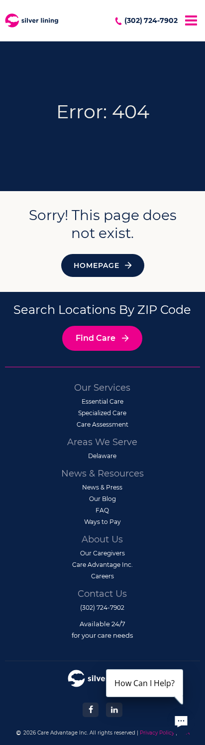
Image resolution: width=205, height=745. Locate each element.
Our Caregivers (102, 553)
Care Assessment (102, 424)
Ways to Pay (102, 521)
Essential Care (102, 401)
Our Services (102, 387)
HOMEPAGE (96, 265)
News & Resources (102, 473)
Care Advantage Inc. (102, 564)
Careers (102, 576)
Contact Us (102, 593)
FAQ (102, 510)
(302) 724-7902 (151, 20)
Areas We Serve (102, 442)
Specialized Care (102, 413)
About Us (102, 539)
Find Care (95, 338)
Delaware (102, 456)
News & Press (102, 487)
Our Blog (102, 498)
